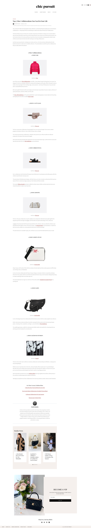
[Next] (54, 448)
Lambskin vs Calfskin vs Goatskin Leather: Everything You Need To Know (34, 457)
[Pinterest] (84, 5)
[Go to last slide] (15, 448)
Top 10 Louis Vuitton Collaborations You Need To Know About (35, 391)
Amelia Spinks (17, 23)
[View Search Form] (90, 5)
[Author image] (13, 24)
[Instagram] (82, 5)
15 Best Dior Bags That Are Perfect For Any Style (35, 387)
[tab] (32, 464)
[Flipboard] (88, 5)
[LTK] (47, 522)
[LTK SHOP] (86, 5)
